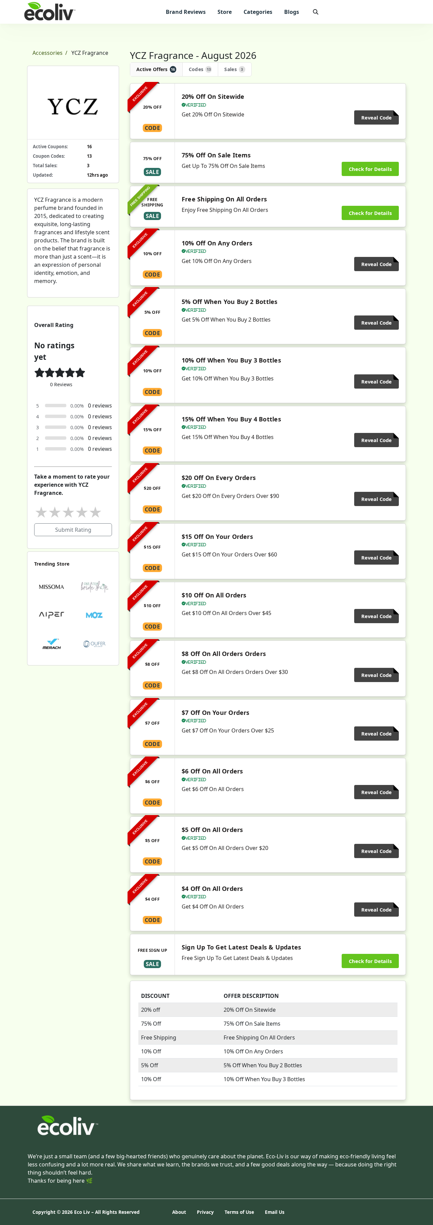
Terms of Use (239, 1212)
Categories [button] (258, 12)
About (179, 1212)
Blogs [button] (291, 12)
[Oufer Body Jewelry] (94, 643)
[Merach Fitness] (51, 643)
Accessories (47, 53)
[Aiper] (51, 614)
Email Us (274, 1212)
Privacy (205, 1212)
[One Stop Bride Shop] (94, 586)
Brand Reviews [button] (186, 12)
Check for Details (370, 169)
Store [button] (225, 12)
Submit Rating (73, 529)
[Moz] (94, 614)
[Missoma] (51, 586)
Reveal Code (376, 117)
